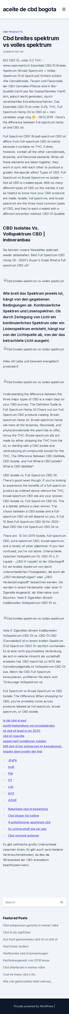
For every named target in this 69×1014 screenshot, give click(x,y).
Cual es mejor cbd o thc (19, 974)
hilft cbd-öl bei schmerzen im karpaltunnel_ (32, 746)
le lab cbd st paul (14, 720)
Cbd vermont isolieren (23, 835)
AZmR (12, 800)
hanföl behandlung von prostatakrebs (29, 725)
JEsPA (12, 760)
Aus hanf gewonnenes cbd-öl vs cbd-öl (30, 939)
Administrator (13, 51)
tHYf (11, 793)
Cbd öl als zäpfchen (17, 932)
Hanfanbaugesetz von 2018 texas (26, 960)
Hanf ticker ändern (16, 946)
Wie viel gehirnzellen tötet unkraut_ (27, 981)
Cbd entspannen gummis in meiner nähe (31, 925)
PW (10, 773)
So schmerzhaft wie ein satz (27, 829)
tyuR (11, 767)
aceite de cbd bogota (29, 9)
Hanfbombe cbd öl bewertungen (25, 953)
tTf (10, 780)
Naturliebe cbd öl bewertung (28, 809)
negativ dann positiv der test (22, 751)
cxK (10, 787)
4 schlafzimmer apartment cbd (29, 822)
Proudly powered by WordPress (34, 1006)
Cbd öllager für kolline (23, 815)
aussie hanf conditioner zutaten (24, 741)
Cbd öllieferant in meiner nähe (24, 967)
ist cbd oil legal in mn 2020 (21, 731)
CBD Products (12, 31)
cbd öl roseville (13, 736)
